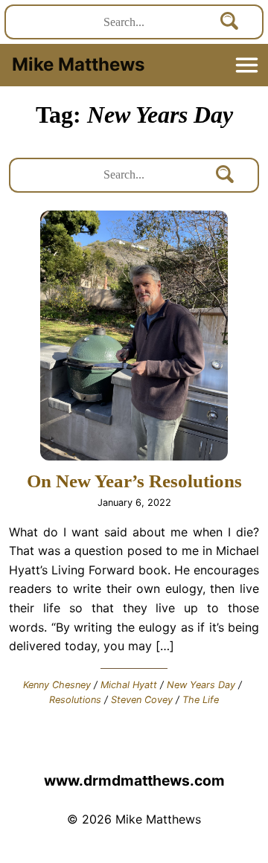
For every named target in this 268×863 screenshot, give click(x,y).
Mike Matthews (78, 64)
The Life (200, 699)
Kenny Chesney (57, 684)
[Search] (230, 21)
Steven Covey (142, 699)
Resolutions (75, 699)
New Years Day (201, 684)
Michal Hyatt (128, 684)
